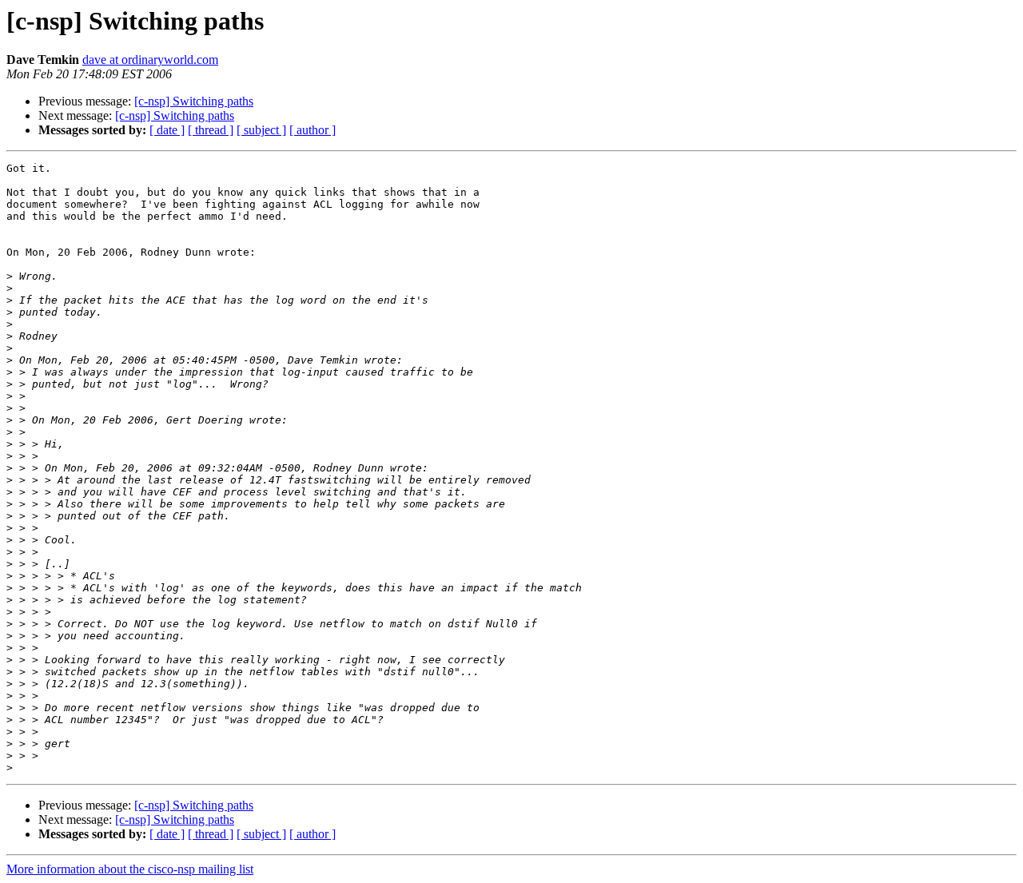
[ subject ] (261, 130)
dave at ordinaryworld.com (150, 59)
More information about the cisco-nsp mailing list (129, 869)
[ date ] (167, 130)
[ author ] (312, 130)
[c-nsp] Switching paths (193, 101)
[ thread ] (210, 130)
